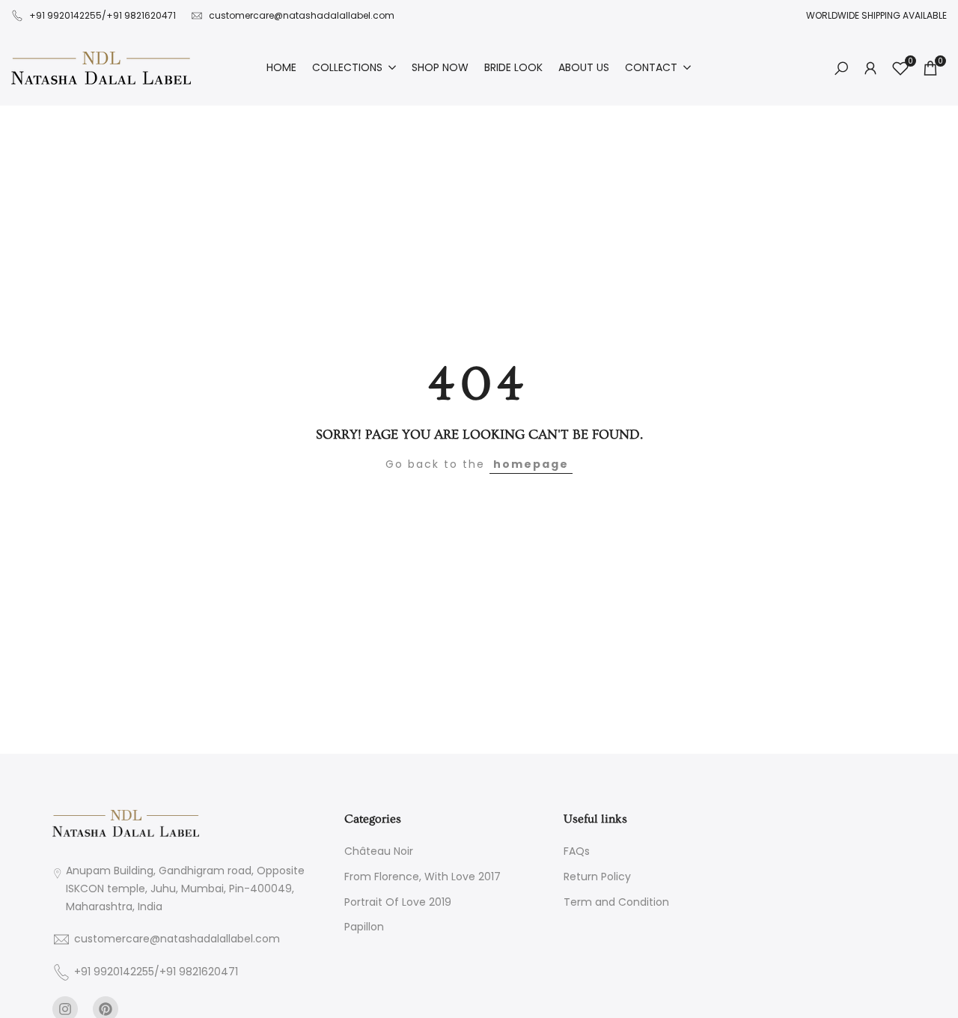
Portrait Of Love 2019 (397, 901)
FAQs (577, 851)
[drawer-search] (841, 68)
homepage (531, 464)
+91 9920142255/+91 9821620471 (102, 15)
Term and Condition (616, 901)
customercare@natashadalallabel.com (301, 15)
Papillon (364, 926)
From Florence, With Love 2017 (422, 876)
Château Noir (378, 851)
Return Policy (597, 876)
